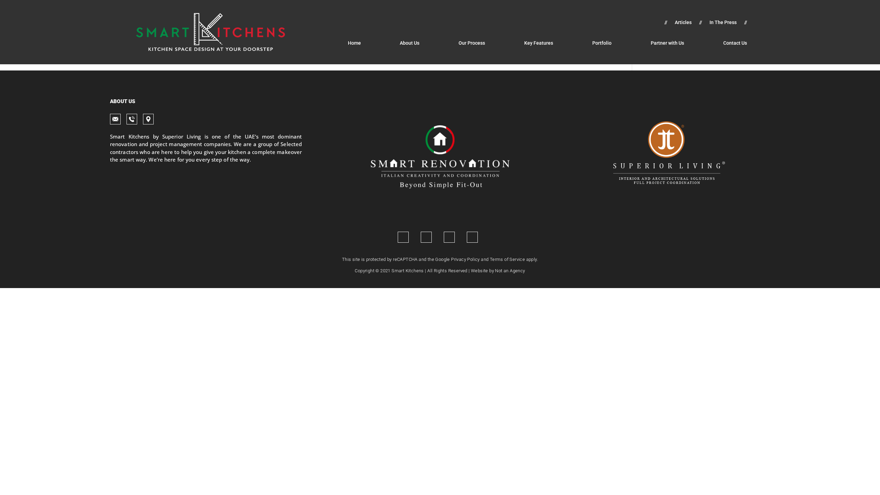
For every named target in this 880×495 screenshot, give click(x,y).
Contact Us (735, 43)
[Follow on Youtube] (449, 237)
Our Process (472, 43)
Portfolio (602, 43)
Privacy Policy (465, 259)
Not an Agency (510, 270)
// (665, 22)
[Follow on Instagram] (426, 237)
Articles (683, 22)
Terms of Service (507, 259)
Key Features (538, 43)
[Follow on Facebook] (403, 237)
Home (354, 43)
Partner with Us (667, 43)
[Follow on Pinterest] (472, 237)
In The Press (723, 22)
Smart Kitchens (408, 270)
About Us (409, 43)
